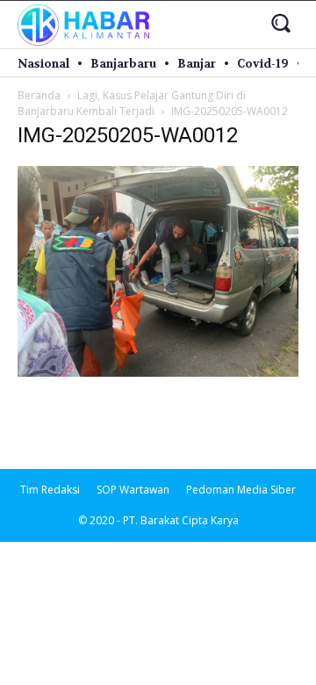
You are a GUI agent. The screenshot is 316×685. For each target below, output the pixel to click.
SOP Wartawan (133, 489)
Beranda (39, 95)
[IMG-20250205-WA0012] (158, 371)
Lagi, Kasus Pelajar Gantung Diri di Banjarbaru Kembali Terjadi (132, 103)
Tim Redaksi (50, 489)
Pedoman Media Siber (241, 489)
